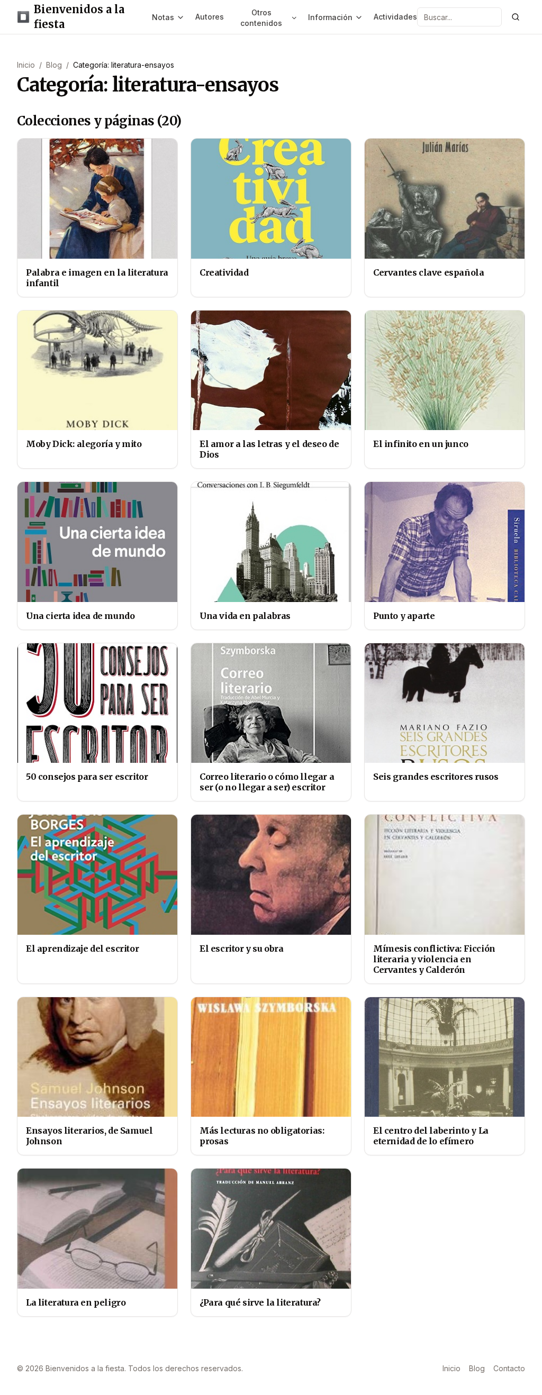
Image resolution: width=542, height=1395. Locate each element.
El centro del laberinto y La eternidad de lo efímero (431, 1135)
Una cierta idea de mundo (80, 615)
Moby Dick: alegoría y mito (84, 444)
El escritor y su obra (242, 948)
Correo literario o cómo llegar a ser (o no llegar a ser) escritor (267, 781)
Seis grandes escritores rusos (435, 776)
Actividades (395, 16)
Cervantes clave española (428, 272)
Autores (209, 16)
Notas (163, 17)
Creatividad (224, 272)
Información (330, 17)
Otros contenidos (261, 18)
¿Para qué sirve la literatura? (260, 1302)
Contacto (509, 1368)
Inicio (26, 64)
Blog (54, 64)
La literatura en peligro (75, 1302)
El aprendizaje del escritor (82, 948)
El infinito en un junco (420, 444)
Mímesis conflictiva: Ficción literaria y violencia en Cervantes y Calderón (434, 959)
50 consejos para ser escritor (87, 776)
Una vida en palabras (245, 615)
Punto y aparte (404, 615)
